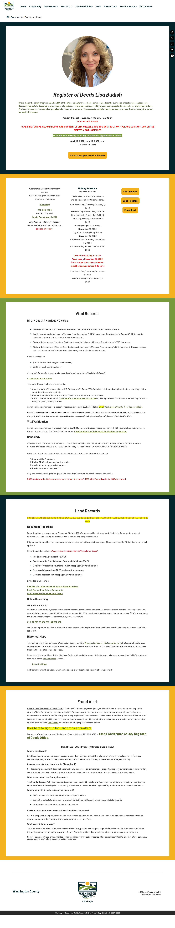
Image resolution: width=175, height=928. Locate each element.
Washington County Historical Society (103, 643)
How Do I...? (67, 6)
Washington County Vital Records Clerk (120, 407)
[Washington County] (10, 6)
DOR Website (33, 586)
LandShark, (53, 722)
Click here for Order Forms (39, 378)
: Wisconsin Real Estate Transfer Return (58, 586)
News (98, 6)
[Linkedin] (172, 44)
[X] (172, 38)
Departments (51, 6)
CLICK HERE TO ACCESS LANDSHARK (44, 622)
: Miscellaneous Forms (52, 593)
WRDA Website (34, 593)
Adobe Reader (49, 658)
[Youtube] (172, 55)
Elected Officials (84, 6)
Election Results (128, 6)
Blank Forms (33, 590)
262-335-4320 (45, 210)
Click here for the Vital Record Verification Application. (100, 431)
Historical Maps (39, 664)
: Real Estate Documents (51, 590)
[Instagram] (172, 49)
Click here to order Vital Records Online (78, 398)
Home (24, 6)
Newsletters (110, 6)
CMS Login (87, 901)
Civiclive (105, 913)
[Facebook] (172, 32)
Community (35, 6)
